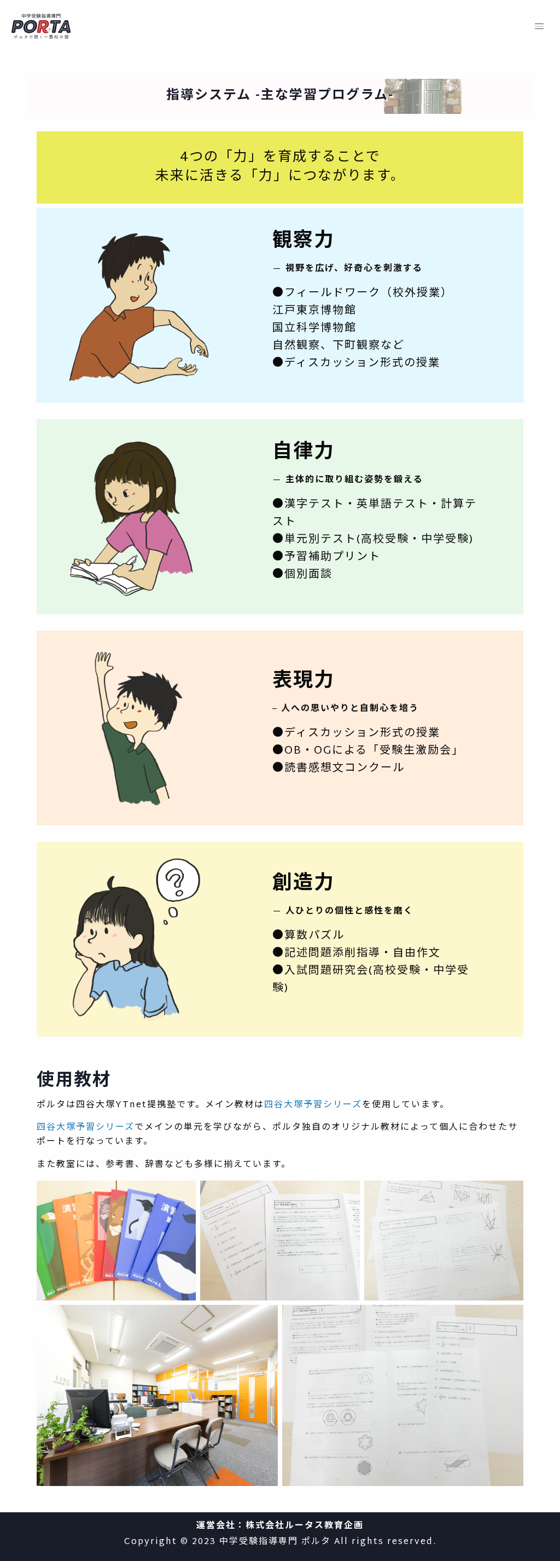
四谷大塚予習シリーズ (313, 1105)
